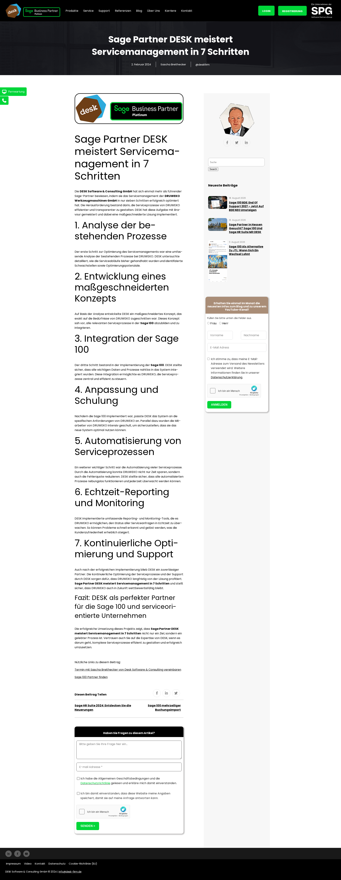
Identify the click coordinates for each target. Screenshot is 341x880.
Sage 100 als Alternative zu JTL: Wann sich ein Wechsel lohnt (246, 250)
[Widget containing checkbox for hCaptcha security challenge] (103, 811)
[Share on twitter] (176, 693)
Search (213, 169)
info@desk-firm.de (70, 871)
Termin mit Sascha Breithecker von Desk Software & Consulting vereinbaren (128, 670)
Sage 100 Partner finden (91, 677)
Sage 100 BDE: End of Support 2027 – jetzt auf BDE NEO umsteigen (246, 206)
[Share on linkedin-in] (166, 693)
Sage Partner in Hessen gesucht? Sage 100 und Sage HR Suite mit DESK (245, 228)
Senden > (87, 825)
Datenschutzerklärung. (227, 377)
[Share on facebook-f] (157, 693)
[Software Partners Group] (321, 11)
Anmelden (219, 404)
